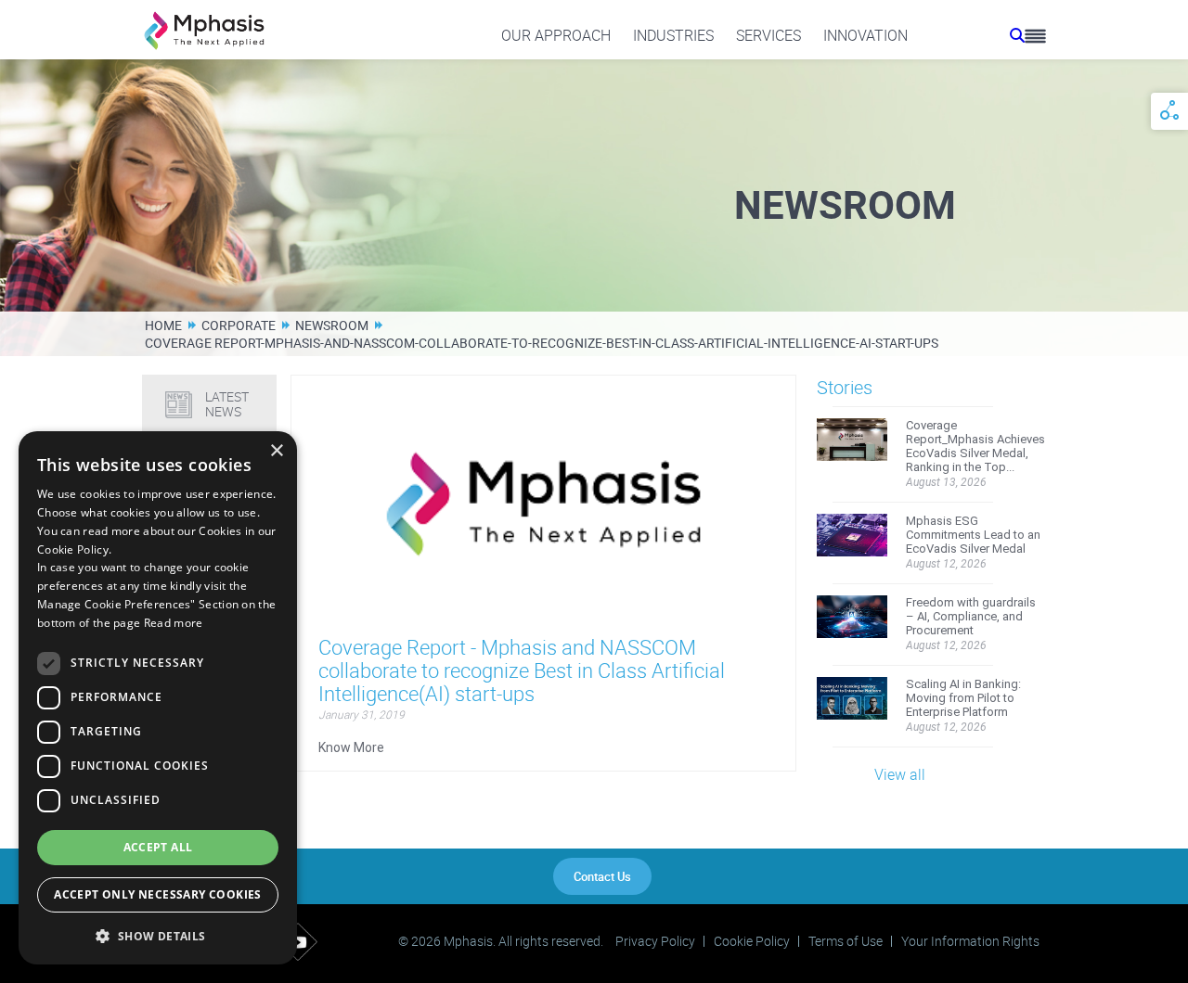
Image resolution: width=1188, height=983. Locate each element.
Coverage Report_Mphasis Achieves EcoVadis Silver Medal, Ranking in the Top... (975, 446)
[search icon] (1017, 35)
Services (768, 35)
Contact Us (602, 876)
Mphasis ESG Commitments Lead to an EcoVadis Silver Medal (973, 534)
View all (899, 774)
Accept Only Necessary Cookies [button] (158, 894)
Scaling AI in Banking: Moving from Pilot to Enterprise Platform (963, 698)
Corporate (238, 325)
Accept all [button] (158, 847)
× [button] (276, 451)
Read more (173, 623)
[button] (157, 935)
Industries (673, 35)
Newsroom (331, 325)
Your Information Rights (970, 941)
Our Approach (556, 35)
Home (163, 325)
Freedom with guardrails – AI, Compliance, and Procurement (971, 616)
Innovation (865, 35)
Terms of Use (845, 941)
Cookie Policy (752, 941)
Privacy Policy (655, 941)
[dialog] (158, 697)
